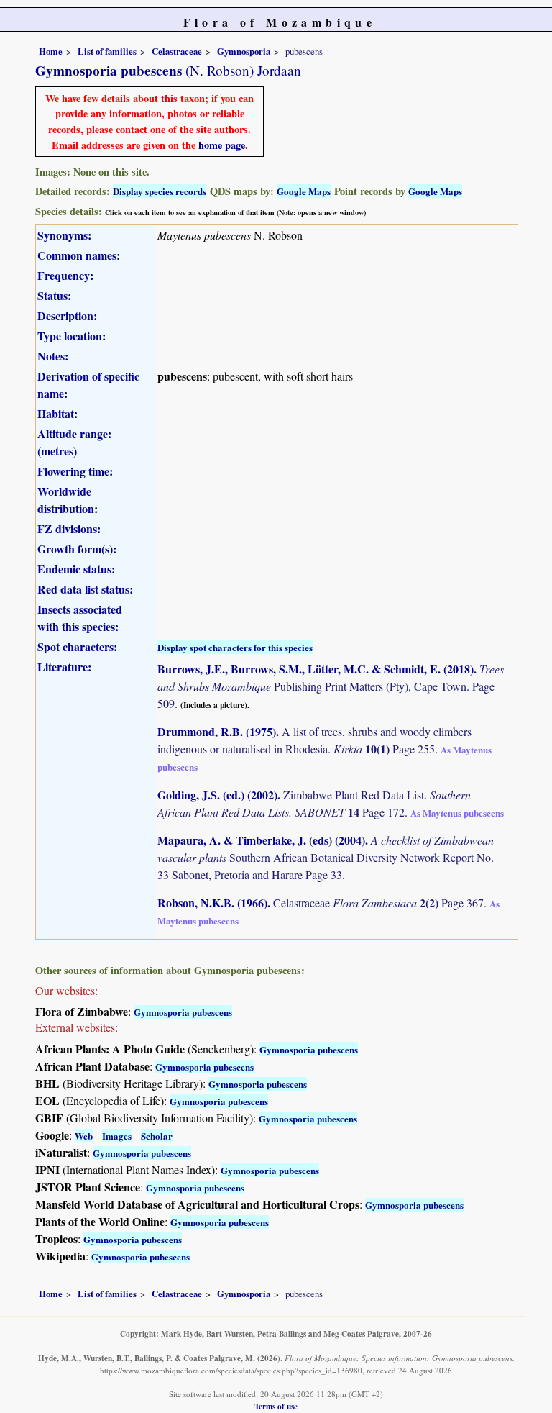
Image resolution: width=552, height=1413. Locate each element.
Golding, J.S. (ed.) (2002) (217, 794)
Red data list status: (85, 589)
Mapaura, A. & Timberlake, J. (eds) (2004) (261, 840)
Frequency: (65, 275)
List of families (107, 51)
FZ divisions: (69, 528)
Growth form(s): (76, 548)
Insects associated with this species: (79, 618)
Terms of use (276, 1406)
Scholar (156, 1135)
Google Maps (304, 191)
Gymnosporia (243, 51)
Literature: (64, 666)
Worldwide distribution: (67, 500)
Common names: (78, 255)
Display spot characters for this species (235, 647)
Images (117, 1135)
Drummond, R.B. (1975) (216, 731)
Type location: (71, 335)
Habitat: (57, 413)
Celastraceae (177, 51)
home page (221, 145)
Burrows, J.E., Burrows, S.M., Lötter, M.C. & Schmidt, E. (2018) (315, 668)
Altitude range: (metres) (74, 442)
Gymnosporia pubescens (183, 1012)
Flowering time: (75, 471)
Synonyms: (64, 235)
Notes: (52, 355)
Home (51, 51)
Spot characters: (77, 646)
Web (84, 1135)
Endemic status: (76, 568)
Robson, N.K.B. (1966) (212, 902)
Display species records (159, 191)
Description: (67, 315)
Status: (54, 295)
